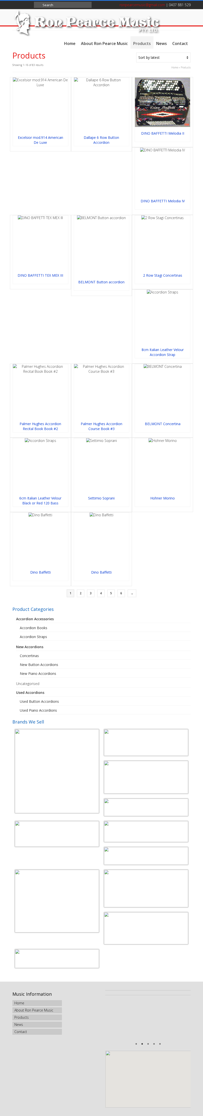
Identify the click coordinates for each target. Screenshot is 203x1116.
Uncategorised (27, 683)
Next (183, 1018)
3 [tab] (148, 1044)
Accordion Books (33, 627)
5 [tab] (159, 1044)
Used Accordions (30, 692)
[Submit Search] (37, 5)
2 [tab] (142, 1044)
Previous (112, 1018)
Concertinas (29, 655)
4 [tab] (154, 1044)
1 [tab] (136, 1044)
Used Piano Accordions (38, 710)
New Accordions (29, 646)
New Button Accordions (39, 664)
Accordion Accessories (35, 619)
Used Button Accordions (39, 701)
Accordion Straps (33, 636)
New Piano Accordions (38, 673)
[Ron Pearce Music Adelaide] (101, 22)
